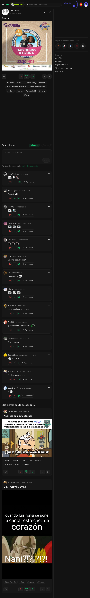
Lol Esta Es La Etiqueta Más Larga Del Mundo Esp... (27, 87)
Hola (22, 582)
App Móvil (59, 58)
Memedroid (31, 91)
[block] (49, 76)
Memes (43, 91)
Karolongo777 (13, 190)
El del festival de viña (15, 486)
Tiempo (46, 145)
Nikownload (12, 411)
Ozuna (20, 83)
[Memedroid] (7, 4)
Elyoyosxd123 (13, 223)
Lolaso (10, 91)
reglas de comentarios (30, 166)
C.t (9, 273)
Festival (43, 83)
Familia (26, 464)
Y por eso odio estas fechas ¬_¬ (20, 415)
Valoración (34, 145)
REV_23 (11, 256)
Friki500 (11, 322)
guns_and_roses (14, 482)
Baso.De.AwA (13, 388)
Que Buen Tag (11, 582)
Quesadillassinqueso (16, 355)
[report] (44, 76)
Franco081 (12, 240)
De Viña (41, 582)
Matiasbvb (12, 306)
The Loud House (12, 460)
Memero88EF (13, 371)
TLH (23, 460)
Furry (27, 95)
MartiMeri (12, 174)
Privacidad (59, 71)
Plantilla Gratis (35, 460)
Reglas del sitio (61, 64)
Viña (17, 464)
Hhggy (10, 289)
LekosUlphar (13, 338)
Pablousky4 (15, 10)
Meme (20, 91)
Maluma (11, 83)
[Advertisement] (71, 22)
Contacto (59, 61)
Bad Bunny (32, 83)
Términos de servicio (63, 68)
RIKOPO (11, 207)
